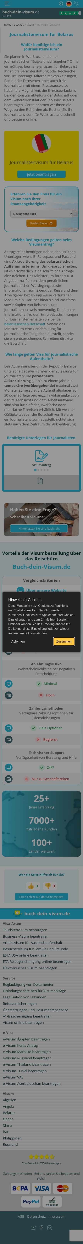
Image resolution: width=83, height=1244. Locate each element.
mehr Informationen (33, 633)
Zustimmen (64, 641)
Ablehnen (18, 641)
